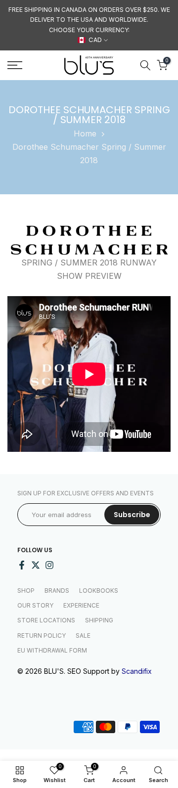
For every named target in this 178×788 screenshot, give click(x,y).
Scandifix (137, 671)
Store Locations (46, 620)
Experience (81, 605)
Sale (83, 635)
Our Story (35, 605)
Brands (56, 590)
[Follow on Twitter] (35, 565)
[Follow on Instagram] (49, 565)
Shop (26, 590)
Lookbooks (98, 590)
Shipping (99, 620)
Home (85, 133)
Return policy (41, 635)
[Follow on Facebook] (21, 565)
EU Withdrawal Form (52, 650)
